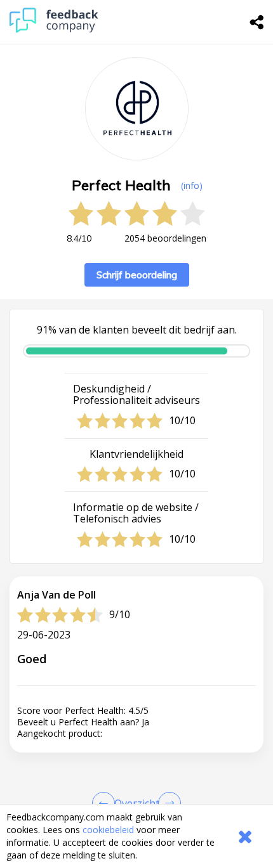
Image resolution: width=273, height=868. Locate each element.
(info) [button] (192, 185)
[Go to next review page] (167, 803)
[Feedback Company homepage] (54, 29)
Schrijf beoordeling (137, 275)
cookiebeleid (108, 830)
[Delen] (257, 22)
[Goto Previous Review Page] (106, 803)
